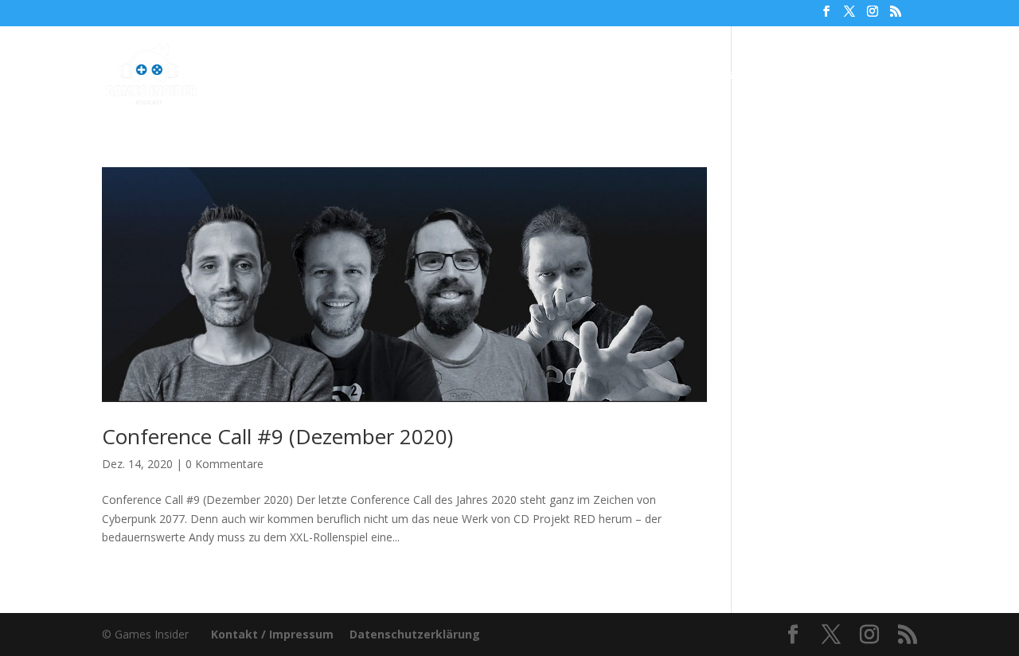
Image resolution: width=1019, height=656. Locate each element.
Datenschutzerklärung (414, 634)
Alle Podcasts (372, 75)
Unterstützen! (709, 75)
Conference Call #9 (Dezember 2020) (277, 436)
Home (292, 75)
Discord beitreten (830, 75)
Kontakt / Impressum (272, 634)
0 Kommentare (224, 463)
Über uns (616, 75)
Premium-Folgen (501, 75)
